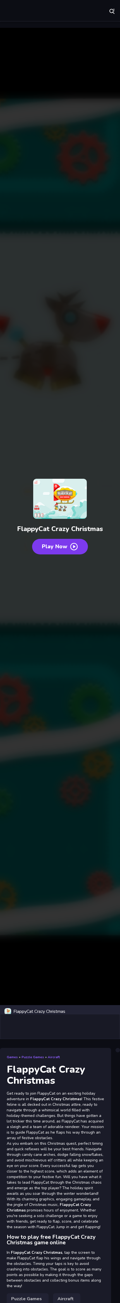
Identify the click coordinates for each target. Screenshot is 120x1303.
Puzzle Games (32, 1057)
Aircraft (54, 1057)
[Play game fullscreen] (113, 1011)
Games (12, 1057)
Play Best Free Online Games (22, 11)
